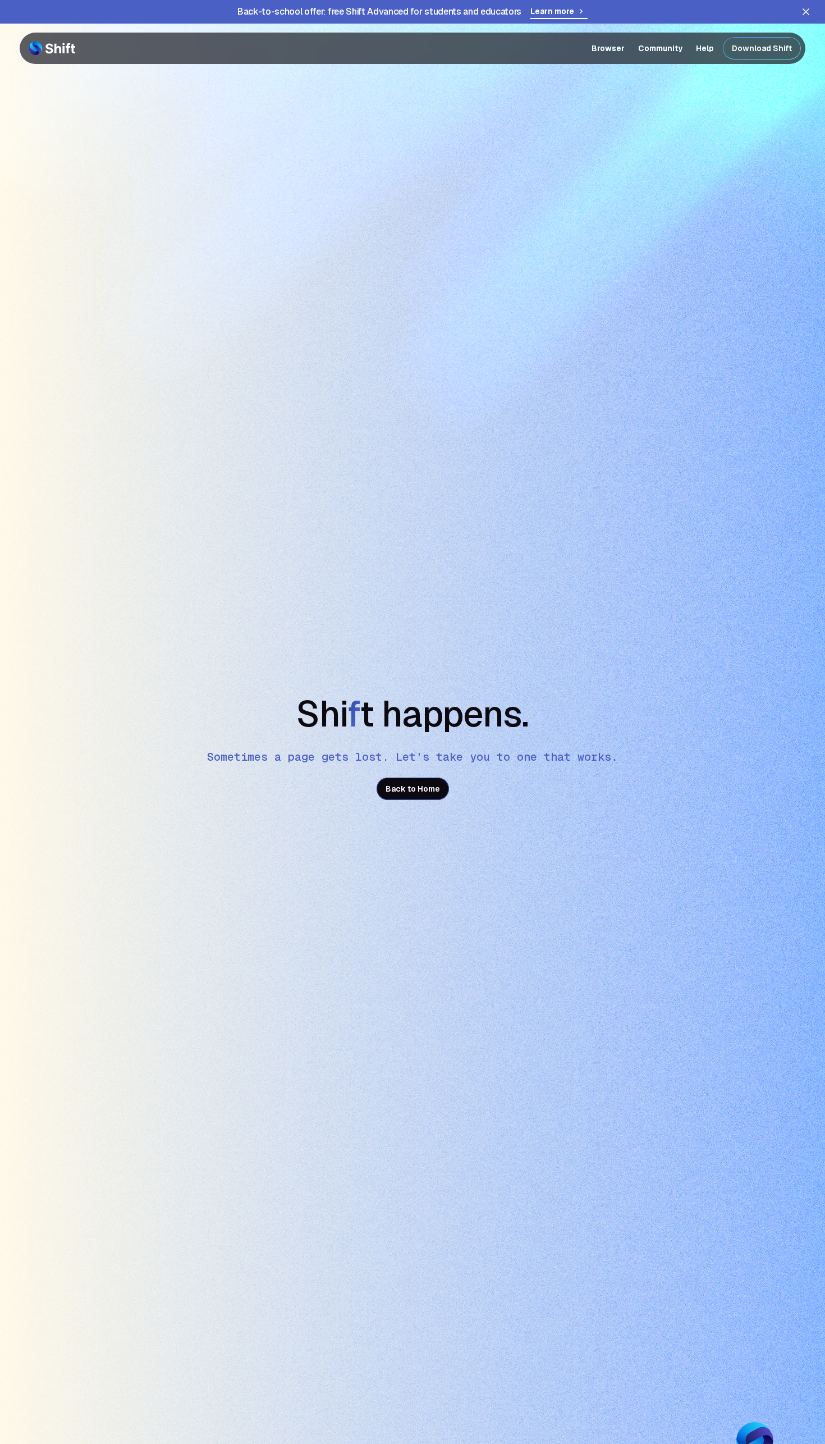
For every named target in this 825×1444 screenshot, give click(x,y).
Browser (608, 48)
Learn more (552, 11)
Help (705, 48)
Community (660, 48)
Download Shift (762, 48)
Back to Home (413, 789)
